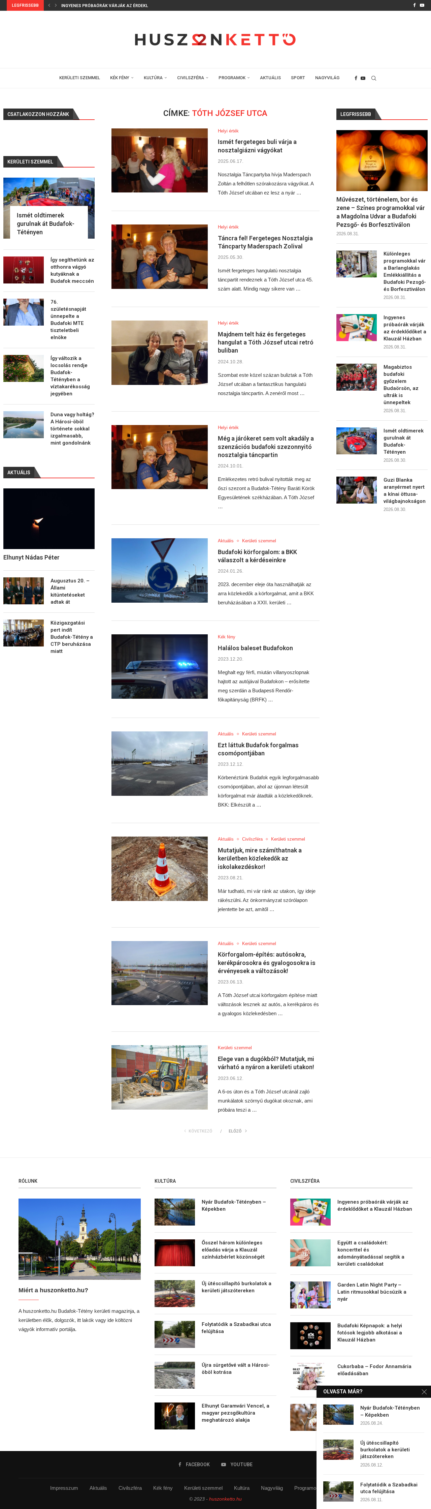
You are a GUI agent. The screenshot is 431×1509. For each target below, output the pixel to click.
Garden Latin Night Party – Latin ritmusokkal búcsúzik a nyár (371, 1292)
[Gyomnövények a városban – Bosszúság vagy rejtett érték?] (310, 1417)
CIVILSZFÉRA (190, 77)
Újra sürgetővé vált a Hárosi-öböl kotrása (236, 1368)
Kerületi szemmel (203, 1488)
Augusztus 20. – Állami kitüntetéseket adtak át (70, 591)
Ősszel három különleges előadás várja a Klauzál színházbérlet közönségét (233, 1250)
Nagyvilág (272, 1488)
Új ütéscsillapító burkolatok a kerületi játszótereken (236, 1287)
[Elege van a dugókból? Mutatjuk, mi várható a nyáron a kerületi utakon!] (159, 1077)
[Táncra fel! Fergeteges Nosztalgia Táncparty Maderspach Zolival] (159, 256)
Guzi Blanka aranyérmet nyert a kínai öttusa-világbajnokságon (405, 490)
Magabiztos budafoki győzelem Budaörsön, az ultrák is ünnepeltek (137, 5)
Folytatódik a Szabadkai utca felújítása (236, 1327)
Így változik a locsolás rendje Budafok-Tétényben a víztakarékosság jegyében (70, 376)
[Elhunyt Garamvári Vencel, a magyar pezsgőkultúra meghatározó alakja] (175, 1415)
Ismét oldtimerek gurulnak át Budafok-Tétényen (404, 441)
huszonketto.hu (225, 1499)
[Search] (373, 78)
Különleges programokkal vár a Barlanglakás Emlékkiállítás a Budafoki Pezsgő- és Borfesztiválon (405, 271)
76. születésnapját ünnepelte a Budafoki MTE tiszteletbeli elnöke (68, 319)
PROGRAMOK (232, 77)
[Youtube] (422, 5)
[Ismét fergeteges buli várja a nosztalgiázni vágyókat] (159, 160)
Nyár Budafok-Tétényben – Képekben (234, 1205)
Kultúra (242, 1488)
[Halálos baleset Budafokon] (159, 666)
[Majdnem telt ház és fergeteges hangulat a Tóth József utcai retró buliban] (159, 353)
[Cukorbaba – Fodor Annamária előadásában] (310, 1376)
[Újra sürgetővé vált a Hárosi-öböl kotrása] (175, 1375)
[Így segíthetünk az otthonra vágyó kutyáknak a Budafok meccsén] (23, 269)
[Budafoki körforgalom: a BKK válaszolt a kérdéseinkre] (159, 570)
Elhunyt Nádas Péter (31, 557)
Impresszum (64, 1488)
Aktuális (98, 1488)
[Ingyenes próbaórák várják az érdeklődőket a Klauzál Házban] (356, 327)
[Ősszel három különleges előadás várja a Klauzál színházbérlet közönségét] (175, 1252)
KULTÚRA (153, 77)
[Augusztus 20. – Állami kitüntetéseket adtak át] (23, 590)
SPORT (298, 77)
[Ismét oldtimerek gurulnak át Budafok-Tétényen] (356, 440)
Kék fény (163, 1488)
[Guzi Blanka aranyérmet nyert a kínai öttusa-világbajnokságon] (356, 490)
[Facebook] (414, 5)
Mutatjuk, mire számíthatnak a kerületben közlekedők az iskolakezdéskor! (260, 858)
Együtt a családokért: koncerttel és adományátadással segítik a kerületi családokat (370, 1253)
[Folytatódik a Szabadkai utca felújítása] (175, 1334)
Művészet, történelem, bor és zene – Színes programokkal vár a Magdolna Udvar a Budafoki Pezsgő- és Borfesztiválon (380, 212)
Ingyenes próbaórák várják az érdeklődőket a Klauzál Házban (405, 328)
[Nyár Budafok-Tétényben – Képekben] (175, 1212)
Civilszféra (130, 1488)
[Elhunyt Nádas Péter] (49, 518)
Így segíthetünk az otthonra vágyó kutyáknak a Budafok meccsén (72, 270)
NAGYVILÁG (327, 77)
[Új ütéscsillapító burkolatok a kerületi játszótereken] (175, 1293)
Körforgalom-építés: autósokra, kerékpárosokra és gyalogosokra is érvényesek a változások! (267, 962)
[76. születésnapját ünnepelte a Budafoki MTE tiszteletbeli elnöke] (23, 312)
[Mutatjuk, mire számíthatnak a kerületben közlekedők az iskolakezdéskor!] (159, 869)
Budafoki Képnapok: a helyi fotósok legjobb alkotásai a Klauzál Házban (369, 1333)
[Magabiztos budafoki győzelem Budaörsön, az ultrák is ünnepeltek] (356, 377)
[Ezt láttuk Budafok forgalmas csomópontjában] (159, 763)
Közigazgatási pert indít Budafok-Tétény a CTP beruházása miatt (72, 637)
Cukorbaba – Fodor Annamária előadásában (374, 1370)
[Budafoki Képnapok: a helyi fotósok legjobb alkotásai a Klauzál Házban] (310, 1335)
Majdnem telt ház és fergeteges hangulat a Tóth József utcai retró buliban (265, 342)
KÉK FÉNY (119, 77)
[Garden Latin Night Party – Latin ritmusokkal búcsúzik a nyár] (310, 1294)
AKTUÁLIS (270, 77)
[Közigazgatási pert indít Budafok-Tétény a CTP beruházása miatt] (23, 633)
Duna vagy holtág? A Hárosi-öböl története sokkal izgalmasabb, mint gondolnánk (72, 429)
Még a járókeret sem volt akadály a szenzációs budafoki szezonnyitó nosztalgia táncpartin (266, 446)
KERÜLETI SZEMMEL (79, 77)
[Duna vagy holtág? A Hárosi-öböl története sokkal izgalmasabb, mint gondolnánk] (23, 424)
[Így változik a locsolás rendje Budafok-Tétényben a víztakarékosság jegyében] (23, 368)
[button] (49, 5)
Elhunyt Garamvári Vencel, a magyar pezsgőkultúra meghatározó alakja (235, 1413)
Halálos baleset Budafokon (255, 648)
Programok (306, 1488)
